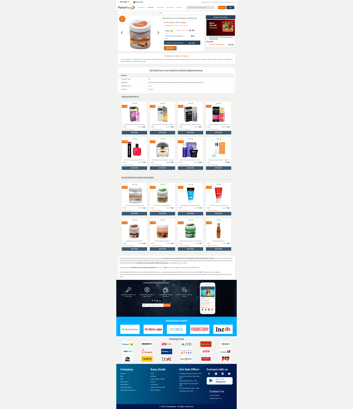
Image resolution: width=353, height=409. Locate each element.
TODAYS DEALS (160, 7)
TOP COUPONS (169, 7)
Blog (121, 376)
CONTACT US (223, 2)
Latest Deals (154, 384)
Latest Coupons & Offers (158, 379)
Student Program (156, 390)
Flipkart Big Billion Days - (188, 381)
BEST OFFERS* (179, 7)
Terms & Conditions (126, 387)
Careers (153, 381)
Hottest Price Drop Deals (158, 387)
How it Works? (124, 381)
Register (222, 7)
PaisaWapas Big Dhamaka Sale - (190, 373)
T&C (166, 38)
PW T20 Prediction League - (189, 388)
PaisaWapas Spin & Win (186, 391)
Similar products (130, 97)
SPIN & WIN (139, 2)
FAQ (121, 379)
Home (152, 373)
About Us (123, 373)
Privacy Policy (124, 384)
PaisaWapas (171, 407)
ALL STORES (150, 7)
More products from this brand (138, 178)
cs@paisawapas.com (215, 398)
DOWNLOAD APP (231, 2)
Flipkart (183, 22)
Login (230, 7)
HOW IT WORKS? (215, 2)
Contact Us (216, 391)
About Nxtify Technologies (127, 390)
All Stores (153, 376)
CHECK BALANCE (205, 2)
